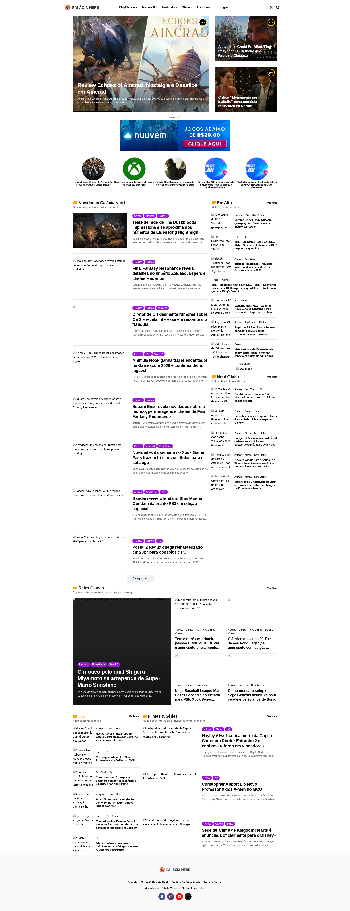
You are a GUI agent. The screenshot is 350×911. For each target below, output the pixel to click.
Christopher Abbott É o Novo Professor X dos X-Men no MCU (115, 759)
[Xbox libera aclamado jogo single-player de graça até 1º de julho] (134, 168)
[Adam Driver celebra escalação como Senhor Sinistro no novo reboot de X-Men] (83, 800)
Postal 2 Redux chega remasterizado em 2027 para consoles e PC (167, 550)
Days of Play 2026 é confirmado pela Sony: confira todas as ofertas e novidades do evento (216, 185)
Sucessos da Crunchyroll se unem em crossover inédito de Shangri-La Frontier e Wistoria (255, 485)
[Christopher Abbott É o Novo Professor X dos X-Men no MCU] (83, 756)
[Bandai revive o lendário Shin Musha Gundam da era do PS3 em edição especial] (100, 506)
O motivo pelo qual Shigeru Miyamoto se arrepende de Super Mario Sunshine (118, 678)
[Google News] (188, 896)
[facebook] (161, 896)
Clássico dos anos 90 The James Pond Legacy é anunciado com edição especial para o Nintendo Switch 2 (249, 643)
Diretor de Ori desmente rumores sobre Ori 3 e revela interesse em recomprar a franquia (169, 319)
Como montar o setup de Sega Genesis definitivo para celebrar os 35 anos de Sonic (252, 695)
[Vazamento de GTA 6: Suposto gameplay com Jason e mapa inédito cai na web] (221, 221)
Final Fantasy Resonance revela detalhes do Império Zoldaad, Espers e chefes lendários (168, 273)
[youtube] (179, 896)
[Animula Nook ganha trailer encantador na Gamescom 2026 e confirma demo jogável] (100, 368)
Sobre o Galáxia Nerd (154, 882)
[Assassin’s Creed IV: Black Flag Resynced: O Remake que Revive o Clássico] (246, 38)
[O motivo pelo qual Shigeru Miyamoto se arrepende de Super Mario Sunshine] (122, 651)
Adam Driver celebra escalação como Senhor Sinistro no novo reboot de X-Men (115, 802)
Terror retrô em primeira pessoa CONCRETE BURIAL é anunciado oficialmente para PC (198, 643)
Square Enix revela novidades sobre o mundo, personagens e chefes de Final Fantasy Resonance (169, 411)
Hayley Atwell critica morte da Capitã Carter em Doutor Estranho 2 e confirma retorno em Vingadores (117, 737)
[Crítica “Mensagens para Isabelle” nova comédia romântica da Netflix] (246, 89)
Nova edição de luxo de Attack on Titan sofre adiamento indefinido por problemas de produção (254, 463)
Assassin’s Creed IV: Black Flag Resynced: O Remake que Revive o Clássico (244, 51)
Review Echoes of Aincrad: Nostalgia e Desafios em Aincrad (137, 88)
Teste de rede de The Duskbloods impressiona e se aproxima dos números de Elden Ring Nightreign (165, 227)
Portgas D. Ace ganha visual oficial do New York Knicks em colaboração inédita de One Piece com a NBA (255, 441)
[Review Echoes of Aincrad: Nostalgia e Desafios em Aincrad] (141, 64)
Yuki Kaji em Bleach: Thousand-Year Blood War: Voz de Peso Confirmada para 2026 (253, 267)
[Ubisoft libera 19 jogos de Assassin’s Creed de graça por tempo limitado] (93, 168)
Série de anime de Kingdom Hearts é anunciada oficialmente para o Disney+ (255, 419)
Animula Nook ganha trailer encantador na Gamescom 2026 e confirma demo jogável (169, 365)
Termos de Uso (213, 882)
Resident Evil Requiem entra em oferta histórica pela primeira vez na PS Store (175, 183)
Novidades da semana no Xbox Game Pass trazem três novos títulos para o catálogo (168, 457)
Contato (133, 882)
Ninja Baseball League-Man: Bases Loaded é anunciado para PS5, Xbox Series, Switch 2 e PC (198, 695)
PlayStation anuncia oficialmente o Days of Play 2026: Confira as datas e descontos (257, 185)
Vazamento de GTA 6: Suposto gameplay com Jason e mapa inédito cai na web (253, 223)
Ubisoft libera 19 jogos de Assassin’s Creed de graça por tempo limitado (93, 183)
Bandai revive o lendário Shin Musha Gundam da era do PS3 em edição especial (167, 503)
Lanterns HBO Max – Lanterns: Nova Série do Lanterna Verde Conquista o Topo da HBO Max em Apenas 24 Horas (255, 309)
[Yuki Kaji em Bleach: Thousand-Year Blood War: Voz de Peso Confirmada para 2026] (221, 265)
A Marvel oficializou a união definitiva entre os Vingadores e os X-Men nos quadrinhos (117, 846)
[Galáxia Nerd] (82, 7)
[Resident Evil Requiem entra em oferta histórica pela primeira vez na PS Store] (175, 168)
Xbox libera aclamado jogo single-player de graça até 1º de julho (134, 183)
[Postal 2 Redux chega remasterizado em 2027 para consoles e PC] (100, 552)
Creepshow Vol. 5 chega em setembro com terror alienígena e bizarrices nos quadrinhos (116, 780)
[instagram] (170, 896)
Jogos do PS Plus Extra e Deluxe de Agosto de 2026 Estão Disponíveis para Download (254, 331)
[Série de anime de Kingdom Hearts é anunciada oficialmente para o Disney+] (221, 417)
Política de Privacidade (186, 882)
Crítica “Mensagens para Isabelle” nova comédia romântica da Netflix (238, 101)
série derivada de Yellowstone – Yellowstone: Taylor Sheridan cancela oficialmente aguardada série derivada (253, 353)
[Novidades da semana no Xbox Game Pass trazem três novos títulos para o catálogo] (100, 460)
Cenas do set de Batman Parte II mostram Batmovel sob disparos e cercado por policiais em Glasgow (117, 824)
